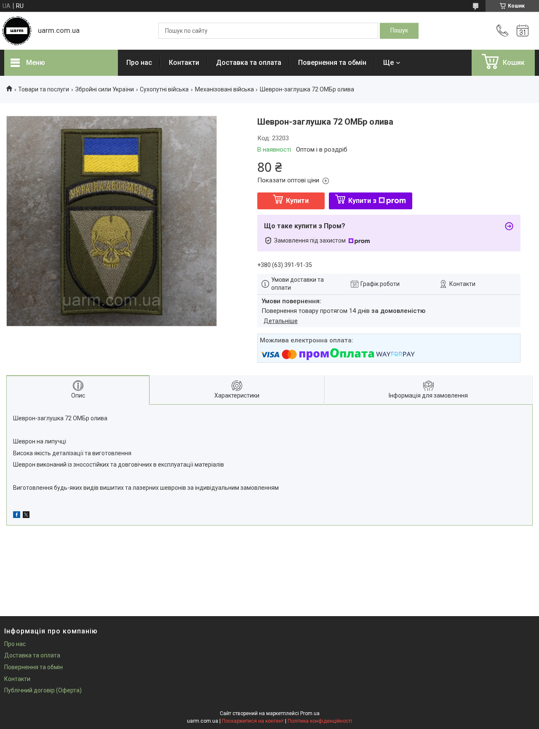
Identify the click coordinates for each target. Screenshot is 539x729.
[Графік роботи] (522, 30)
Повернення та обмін (332, 63)
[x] (26, 516)
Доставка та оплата (248, 63)
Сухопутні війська (164, 89)
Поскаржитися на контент (253, 721)
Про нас (139, 63)
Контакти (184, 63)
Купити (297, 201)
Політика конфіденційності (320, 721)
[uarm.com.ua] (17, 30)
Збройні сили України (104, 89)
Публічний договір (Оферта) (43, 690)
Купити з (362, 201)
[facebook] (16, 516)
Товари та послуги (43, 89)
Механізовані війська (224, 89)
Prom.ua (310, 713)
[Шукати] (399, 31)
